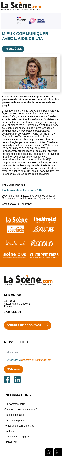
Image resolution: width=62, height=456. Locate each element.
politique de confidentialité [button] (36, 360)
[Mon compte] (49, 452)
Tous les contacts (14, 414)
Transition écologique (16, 436)
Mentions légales (14, 420)
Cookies (9, 431)
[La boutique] (58, 452)
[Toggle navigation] (55, 6)
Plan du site (11, 442)
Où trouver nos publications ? (20, 409)
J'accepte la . (29, 360)
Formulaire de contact (24, 325)
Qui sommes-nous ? (15, 404)
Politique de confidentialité (19, 425)
